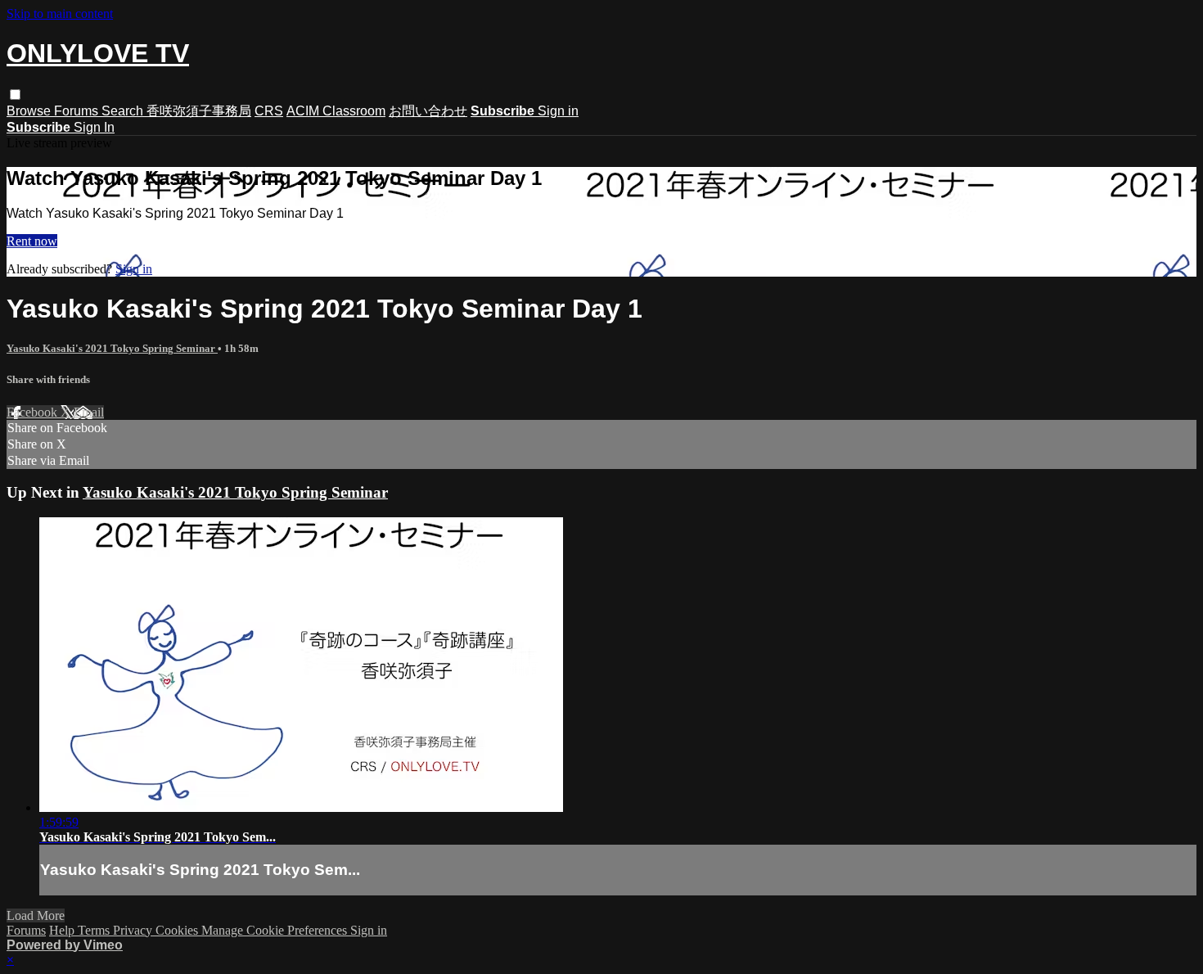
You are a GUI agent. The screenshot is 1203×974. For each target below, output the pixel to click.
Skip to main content (60, 13)
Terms (95, 930)
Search (123, 111)
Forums (77, 111)
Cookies (178, 930)
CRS (269, 111)
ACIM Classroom (335, 111)
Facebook (34, 412)
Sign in (558, 111)
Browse (30, 111)
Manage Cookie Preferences (275, 930)
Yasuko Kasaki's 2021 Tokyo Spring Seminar (112, 348)
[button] (15, 94)
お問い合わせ (428, 111)
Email (89, 412)
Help (63, 930)
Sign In (94, 127)
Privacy (134, 930)
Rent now (32, 241)
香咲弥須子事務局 (198, 111)
